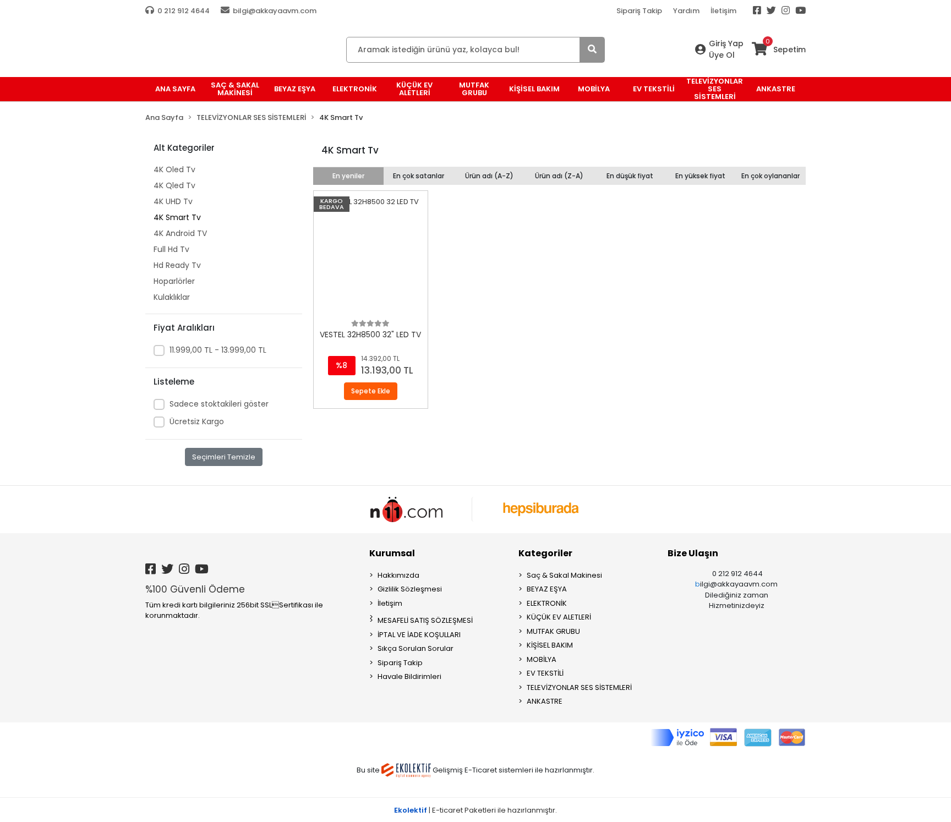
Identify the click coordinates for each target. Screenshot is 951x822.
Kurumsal (392, 553)
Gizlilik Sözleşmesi (410, 589)
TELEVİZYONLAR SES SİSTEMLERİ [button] (714, 89)
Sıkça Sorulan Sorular (415, 648)
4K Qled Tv (174, 185)
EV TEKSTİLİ (545, 673)
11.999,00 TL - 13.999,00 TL (218, 349)
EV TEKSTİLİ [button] (654, 89)
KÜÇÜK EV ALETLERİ (559, 617)
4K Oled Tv (174, 169)
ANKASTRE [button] (775, 89)
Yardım (686, 11)
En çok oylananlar (770, 175)
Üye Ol (722, 55)
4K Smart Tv (177, 217)
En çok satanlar (418, 175)
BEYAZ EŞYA (547, 589)
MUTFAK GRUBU (553, 631)
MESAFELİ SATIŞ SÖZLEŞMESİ (425, 620)
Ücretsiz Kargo (197, 421)
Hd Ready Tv (177, 265)
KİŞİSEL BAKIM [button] (534, 89)
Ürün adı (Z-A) (559, 175)
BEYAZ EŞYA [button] (294, 89)
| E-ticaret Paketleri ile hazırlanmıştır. (475, 810)
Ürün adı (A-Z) (489, 175)
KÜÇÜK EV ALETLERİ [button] (414, 89)
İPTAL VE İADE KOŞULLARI (419, 634)
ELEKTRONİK (547, 603)
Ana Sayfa (175, 89)
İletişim (723, 11)
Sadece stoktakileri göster (219, 403)
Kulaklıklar (172, 297)
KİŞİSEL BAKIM (550, 645)
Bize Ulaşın (693, 553)
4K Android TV (180, 233)
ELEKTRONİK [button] (354, 89)
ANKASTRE (544, 701)
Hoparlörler (174, 281)
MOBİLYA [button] (594, 89)
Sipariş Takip (639, 11)
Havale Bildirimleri (409, 676)
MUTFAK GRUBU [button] (474, 89)
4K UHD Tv (173, 201)
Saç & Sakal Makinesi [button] (235, 89)
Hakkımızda (398, 575)
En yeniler (348, 175)
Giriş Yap (726, 43)
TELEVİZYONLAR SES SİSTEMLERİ (579, 687)
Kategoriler (545, 553)
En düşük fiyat (629, 175)
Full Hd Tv (171, 249)
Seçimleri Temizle (223, 457)
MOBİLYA (541, 659)
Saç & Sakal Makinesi (564, 575)
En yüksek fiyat (700, 175)
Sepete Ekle (370, 391)
